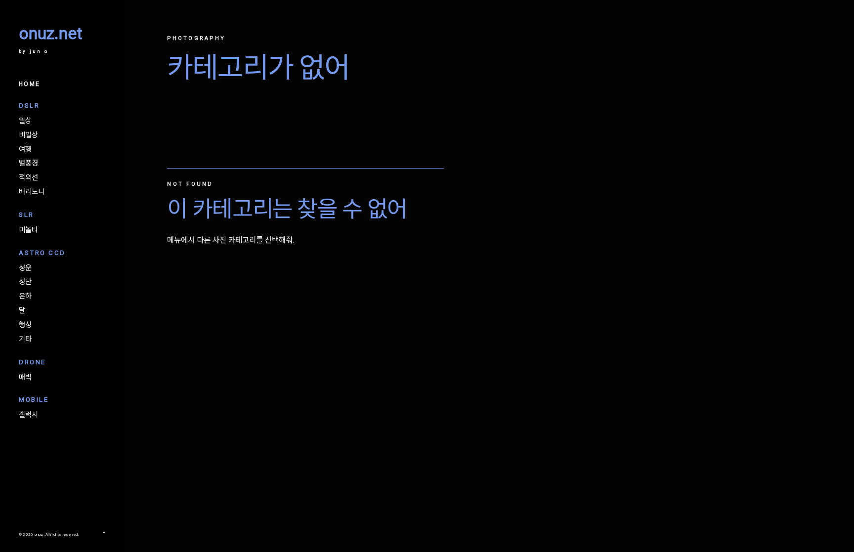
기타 (25, 339)
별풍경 (28, 164)
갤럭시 (28, 415)
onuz (39, 534)
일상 (25, 121)
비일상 (28, 135)
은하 (25, 296)
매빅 (25, 377)
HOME (29, 84)
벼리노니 (31, 192)
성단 (25, 282)
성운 (25, 268)
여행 (25, 150)
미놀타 (28, 230)
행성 (25, 325)
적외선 (28, 178)
